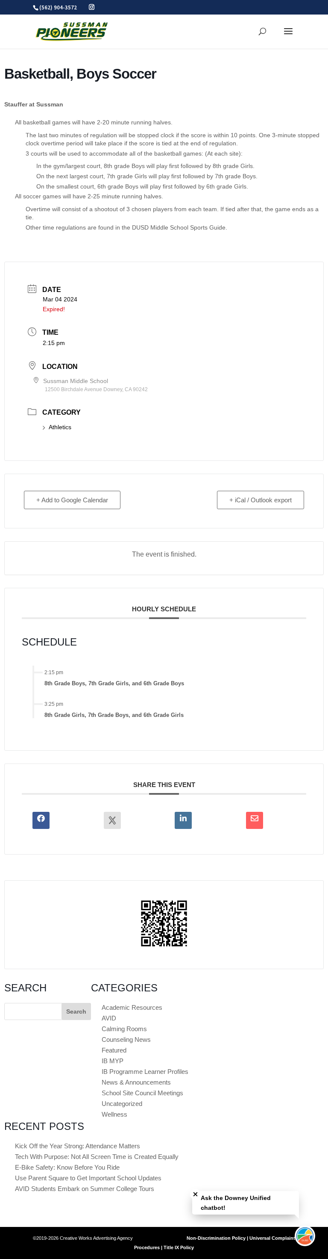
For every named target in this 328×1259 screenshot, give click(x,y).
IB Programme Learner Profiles (145, 1071)
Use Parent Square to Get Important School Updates (88, 1178)
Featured (114, 1050)
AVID (109, 1018)
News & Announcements (136, 1082)
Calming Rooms (124, 1028)
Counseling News (126, 1039)
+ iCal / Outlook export (260, 500)
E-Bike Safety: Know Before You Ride (67, 1167)
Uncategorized (122, 1103)
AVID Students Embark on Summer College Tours (84, 1188)
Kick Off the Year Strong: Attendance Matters (77, 1146)
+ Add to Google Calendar (72, 500)
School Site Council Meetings (142, 1093)
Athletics (60, 427)
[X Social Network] (112, 820)
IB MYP (112, 1060)
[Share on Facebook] (41, 820)
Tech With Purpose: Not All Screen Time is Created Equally (97, 1156)
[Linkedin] (183, 820)
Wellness (114, 1114)
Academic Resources (132, 1007)
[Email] (254, 820)
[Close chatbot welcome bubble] (195, 1194)
